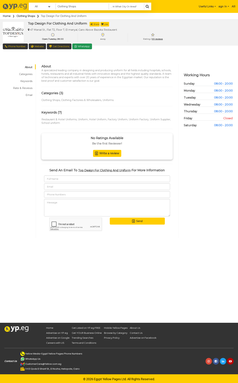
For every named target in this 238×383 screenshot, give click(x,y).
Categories (25, 74)
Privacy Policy (112, 337)
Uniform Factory (139, 119)
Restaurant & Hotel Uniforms (59, 119)
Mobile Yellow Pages (116, 327)
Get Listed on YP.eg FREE (86, 327)
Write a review (109, 153)
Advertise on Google (58, 337)
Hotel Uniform (97, 119)
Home (7, 16)
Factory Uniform (118, 119)
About (28, 67)
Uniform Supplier (160, 119)
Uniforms (108, 100)
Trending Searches (82, 337)
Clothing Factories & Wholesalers (81, 100)
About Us (135, 327)
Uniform (83, 119)
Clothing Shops (26, 16)
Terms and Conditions (84, 342)
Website (39, 46)
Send (139, 221)
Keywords (26, 81)
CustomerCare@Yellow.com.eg (43, 364)
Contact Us (136, 332)
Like (106, 24)
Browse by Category (115, 332)
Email (29, 95)
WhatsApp (84, 46)
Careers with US (55, 342)
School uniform (50, 122)
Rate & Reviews (22, 88)
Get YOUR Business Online (87, 332)
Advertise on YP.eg (57, 332)
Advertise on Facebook (143, 337)
